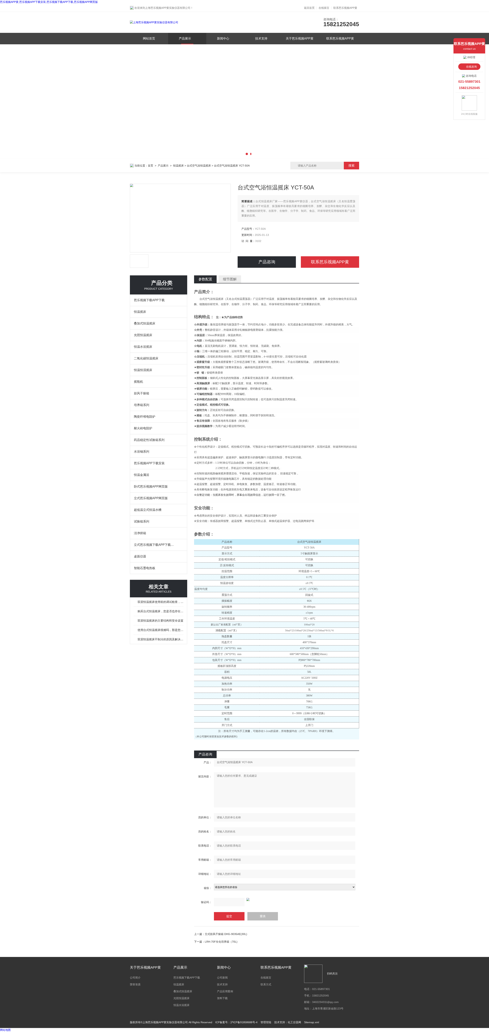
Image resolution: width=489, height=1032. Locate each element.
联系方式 (266, 984)
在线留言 (324, 7)
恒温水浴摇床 (143, 346)
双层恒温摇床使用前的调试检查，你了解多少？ (160, 601)
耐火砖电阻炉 (143, 428)
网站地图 (5, 1029)
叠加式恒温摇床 (144, 323)
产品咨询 (266, 262)
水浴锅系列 (141, 451)
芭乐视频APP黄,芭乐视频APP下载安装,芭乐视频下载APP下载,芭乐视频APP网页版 (49, 1)
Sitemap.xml (311, 1022)
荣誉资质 (135, 984)
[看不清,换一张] (276, 899)
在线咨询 (471, 66)
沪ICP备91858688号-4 (243, 1022)
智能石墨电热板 (144, 568)
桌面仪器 (140, 556)
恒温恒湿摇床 (143, 370)
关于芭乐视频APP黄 (299, 38)
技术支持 (261, 38)
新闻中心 (223, 38)
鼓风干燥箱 (141, 393)
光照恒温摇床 (143, 335)
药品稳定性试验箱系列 (149, 440)
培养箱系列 (141, 405)
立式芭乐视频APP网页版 (151, 498)
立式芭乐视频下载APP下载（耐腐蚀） (155, 544)
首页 (150, 165)
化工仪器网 (294, 1022)
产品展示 (185, 38)
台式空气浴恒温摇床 (199, 165)
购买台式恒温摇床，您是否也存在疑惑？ (160, 611)
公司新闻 (222, 977)
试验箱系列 (141, 521)
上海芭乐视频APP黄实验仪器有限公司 (167, 7)
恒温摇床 (178, 165)
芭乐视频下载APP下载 (149, 300)
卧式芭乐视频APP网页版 (151, 486)
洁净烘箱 (140, 533)
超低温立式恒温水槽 (147, 509)
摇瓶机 (138, 381)
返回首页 (309, 7)
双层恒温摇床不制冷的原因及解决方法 (160, 639)
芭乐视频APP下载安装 (149, 463)
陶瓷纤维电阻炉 (144, 416)
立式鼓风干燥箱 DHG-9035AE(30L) (226, 934)
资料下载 (222, 998)
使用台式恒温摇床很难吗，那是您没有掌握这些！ (160, 630)
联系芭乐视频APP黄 (345, 7)
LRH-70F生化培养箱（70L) (221, 941)
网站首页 (149, 38)
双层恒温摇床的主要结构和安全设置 (160, 620)
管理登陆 (266, 1022)
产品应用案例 (225, 991)
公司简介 (135, 977)
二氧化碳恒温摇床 (146, 358)
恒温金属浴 (141, 474)
